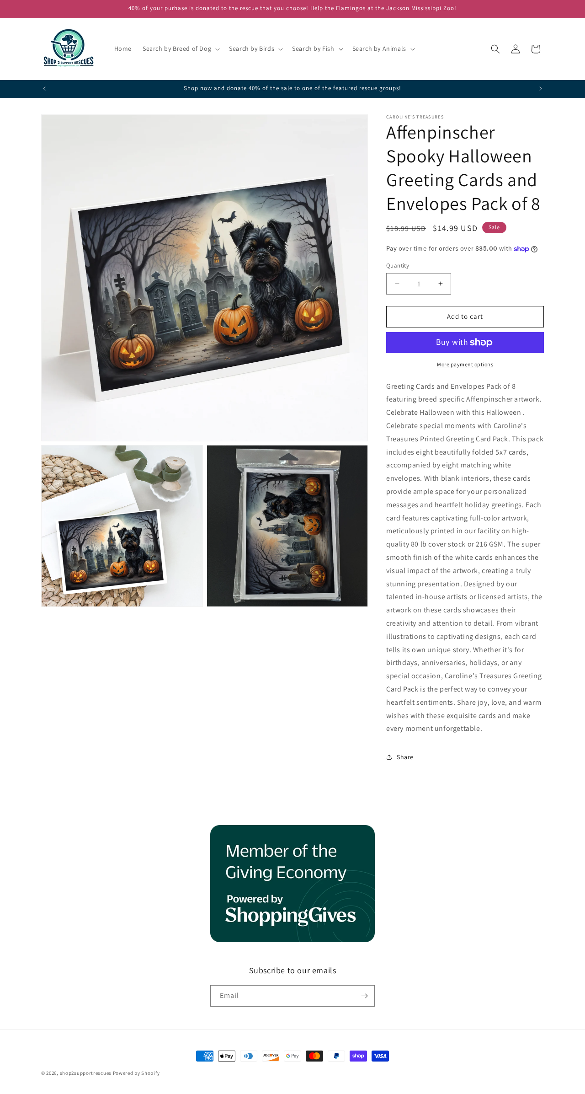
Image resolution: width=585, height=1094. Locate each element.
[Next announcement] (541, 88)
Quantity (397, 265)
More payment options (465, 364)
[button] (180, 48)
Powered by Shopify (136, 1073)
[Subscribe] (364, 996)
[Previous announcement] (44, 88)
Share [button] (405, 757)
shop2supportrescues (86, 1073)
